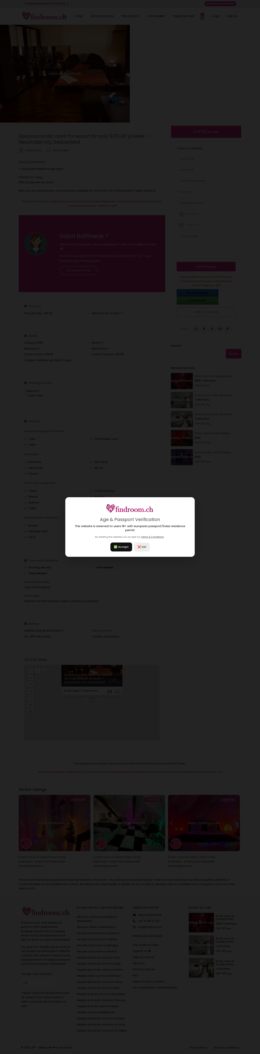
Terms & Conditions (152, 537)
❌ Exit (141, 547)
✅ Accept (121, 547)
